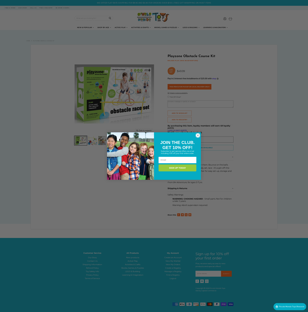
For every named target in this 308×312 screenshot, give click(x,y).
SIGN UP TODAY (177, 168)
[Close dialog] (198, 135)
